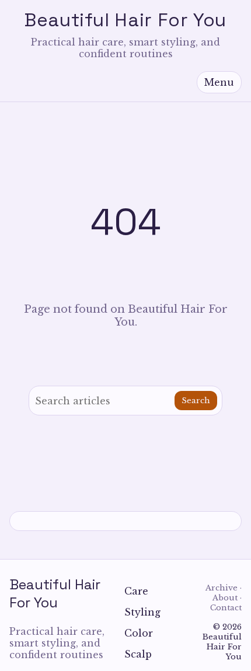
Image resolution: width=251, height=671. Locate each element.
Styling (142, 612)
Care (136, 591)
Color (138, 633)
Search (196, 401)
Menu (219, 82)
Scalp (138, 654)
